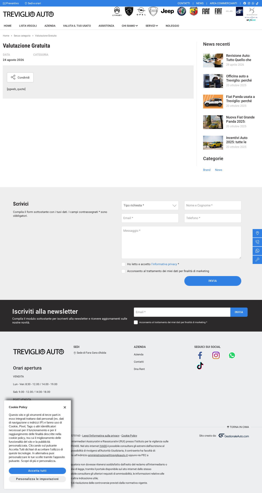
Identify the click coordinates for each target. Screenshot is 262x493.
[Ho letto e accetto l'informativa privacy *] (124, 264)
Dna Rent (139, 369)
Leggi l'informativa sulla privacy (100, 435)
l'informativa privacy (164, 264)
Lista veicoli (28, 25)
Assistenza (106, 25)
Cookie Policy (129, 435)
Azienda (49, 25)
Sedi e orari (34, 3)
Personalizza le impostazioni (37, 479)
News (200, 3)
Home (8, 25)
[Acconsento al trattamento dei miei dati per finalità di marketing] (124, 271)
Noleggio (172, 25)
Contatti (184, 3)
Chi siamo (129, 25)
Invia (212, 281)
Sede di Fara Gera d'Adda (91, 352)
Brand (206, 170)
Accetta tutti (37, 470)
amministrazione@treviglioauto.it (108, 455)
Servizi (151, 25)
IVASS (103, 446)
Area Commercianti (223, 3)
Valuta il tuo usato (77, 25)
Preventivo (12, 3)
